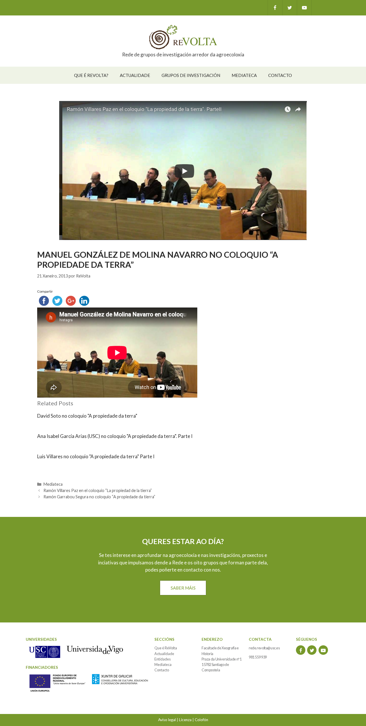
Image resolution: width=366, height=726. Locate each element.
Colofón (201, 719)
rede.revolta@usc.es (264, 648)
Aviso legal (167, 719)
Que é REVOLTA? (91, 75)
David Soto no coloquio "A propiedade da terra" (87, 416)
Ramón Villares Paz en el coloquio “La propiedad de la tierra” (97, 490)
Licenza (185, 719)
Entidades (162, 659)
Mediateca (244, 75)
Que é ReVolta (165, 648)
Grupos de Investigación (191, 75)
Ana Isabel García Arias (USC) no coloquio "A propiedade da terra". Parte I (114, 436)
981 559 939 (258, 657)
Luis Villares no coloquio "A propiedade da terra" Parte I (95, 456)
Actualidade (135, 75)
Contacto (280, 75)
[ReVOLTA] (183, 37)
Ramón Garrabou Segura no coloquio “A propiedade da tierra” (99, 496)
